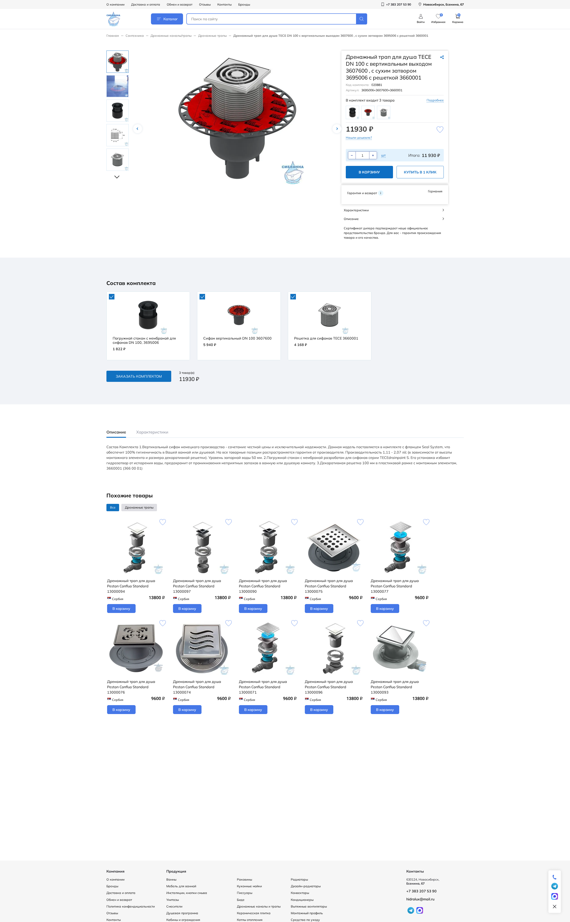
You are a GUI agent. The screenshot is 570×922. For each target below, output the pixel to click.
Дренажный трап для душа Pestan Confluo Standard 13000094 (131, 586)
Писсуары (244, 893)
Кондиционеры (302, 900)
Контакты (224, 4)
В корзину (369, 172)
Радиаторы (299, 879)
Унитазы (172, 900)
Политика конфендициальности (130, 906)
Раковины (244, 879)
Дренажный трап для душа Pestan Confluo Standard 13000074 (197, 686)
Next (336, 128)
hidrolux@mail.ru (420, 899)
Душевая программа (182, 913)
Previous (137, 128)
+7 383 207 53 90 (421, 891)
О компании (115, 4)
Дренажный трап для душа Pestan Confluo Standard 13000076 (131, 686)
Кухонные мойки (249, 886)
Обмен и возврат (179, 4)
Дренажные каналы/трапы (171, 36)
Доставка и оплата (145, 4)
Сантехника (135, 36)
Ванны (171, 879)
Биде (240, 900)
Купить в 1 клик (420, 172)
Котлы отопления (250, 920)
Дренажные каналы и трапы (259, 906)
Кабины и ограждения (183, 920)
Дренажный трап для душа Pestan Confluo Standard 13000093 (395, 686)
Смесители (174, 906)
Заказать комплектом (139, 376)
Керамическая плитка (254, 913)
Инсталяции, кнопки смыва (186, 893)
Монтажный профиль (307, 913)
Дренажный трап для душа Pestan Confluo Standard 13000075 (329, 586)
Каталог (170, 19)
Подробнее (435, 100)
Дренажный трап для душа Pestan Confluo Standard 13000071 (263, 686)
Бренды (244, 4)
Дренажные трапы (212, 36)
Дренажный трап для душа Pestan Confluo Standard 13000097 (197, 586)
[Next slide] (117, 175)
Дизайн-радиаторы (306, 886)
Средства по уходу (305, 920)
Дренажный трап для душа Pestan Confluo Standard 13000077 (395, 586)
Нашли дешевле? (359, 138)
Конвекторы (300, 893)
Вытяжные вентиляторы (309, 906)
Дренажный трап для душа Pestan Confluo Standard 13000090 (263, 586)
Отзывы (205, 4)
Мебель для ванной (181, 886)
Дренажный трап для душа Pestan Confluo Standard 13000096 (329, 686)
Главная (112, 36)
